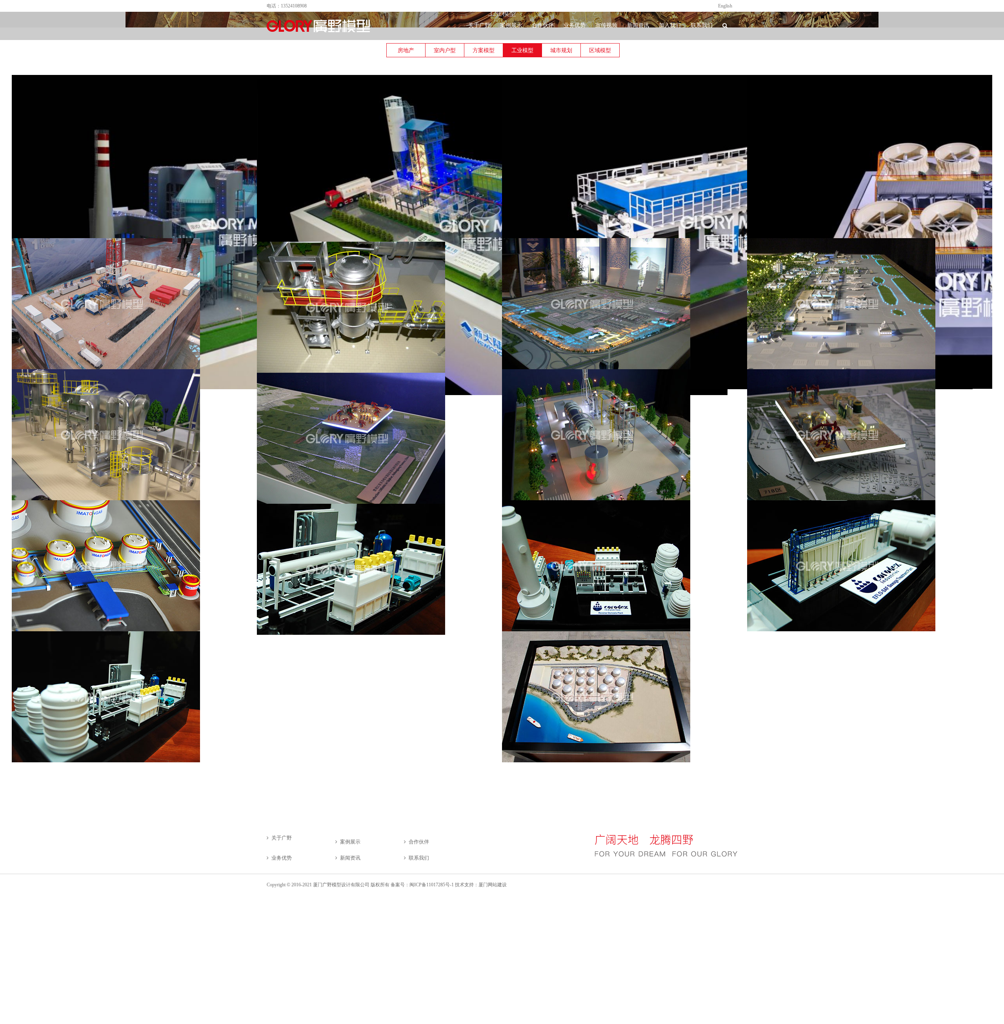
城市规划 (561, 50)
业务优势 (281, 858)
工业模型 (522, 50)
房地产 (406, 50)
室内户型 (445, 50)
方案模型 (484, 50)
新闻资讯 (350, 858)
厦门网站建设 (492, 884)
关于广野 (281, 838)
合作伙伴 (419, 842)
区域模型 (600, 50)
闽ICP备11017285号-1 (431, 884)
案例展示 (350, 842)
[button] (725, 25)
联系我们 (419, 858)
